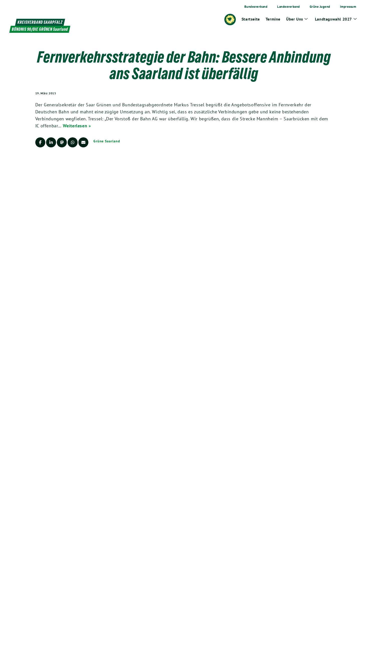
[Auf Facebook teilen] (40, 142)
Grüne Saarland (106, 141)
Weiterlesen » (77, 126)
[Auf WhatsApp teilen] (73, 142)
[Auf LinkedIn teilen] (51, 142)
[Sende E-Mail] (83, 142)
